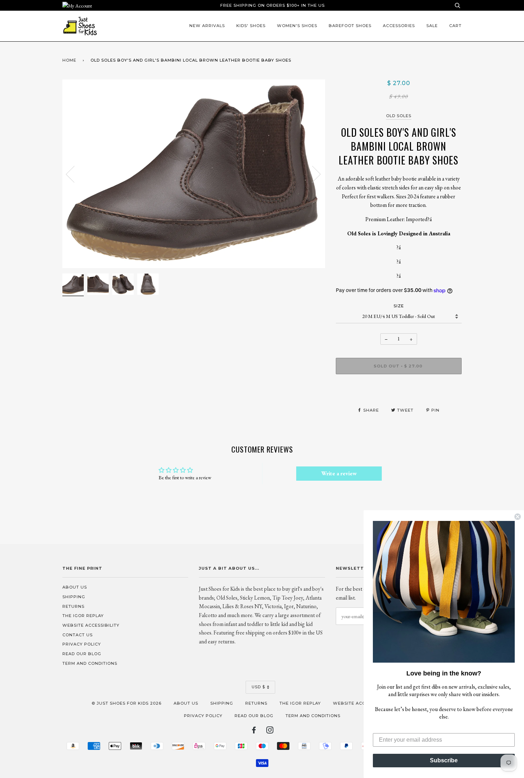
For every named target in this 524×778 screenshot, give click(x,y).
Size (399, 305)
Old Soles (398, 115)
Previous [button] (74, 174)
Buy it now (398, 387)
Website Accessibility (90, 625)
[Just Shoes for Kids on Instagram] (270, 731)
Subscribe (444, 760)
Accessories (399, 25)
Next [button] (312, 174)
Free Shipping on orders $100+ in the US (272, 5)
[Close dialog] (517, 516)
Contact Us (77, 634)
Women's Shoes (297, 25)
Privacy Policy (81, 644)
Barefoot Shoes (350, 25)
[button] (444, 592)
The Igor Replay (83, 615)
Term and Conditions (89, 663)
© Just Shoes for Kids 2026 (126, 703)
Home (69, 60)
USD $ (258, 686)
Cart (455, 25)
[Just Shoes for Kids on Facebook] (254, 731)
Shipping (73, 596)
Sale (432, 25)
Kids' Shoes (251, 25)
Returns (73, 606)
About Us (74, 587)
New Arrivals (207, 25)
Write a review (339, 473)
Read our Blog (81, 653)
